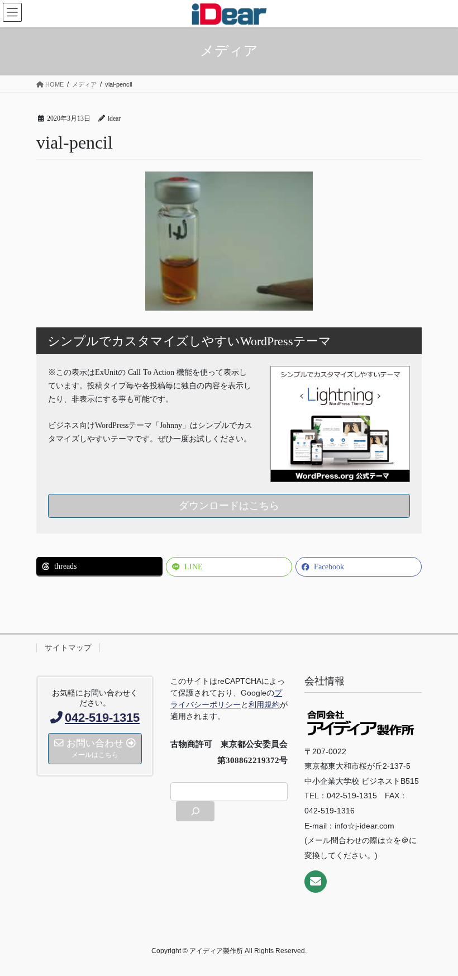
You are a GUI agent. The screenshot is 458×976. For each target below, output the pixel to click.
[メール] (315, 881)
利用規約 (264, 704)
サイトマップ (68, 647)
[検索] (195, 811)
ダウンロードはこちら (229, 505)
